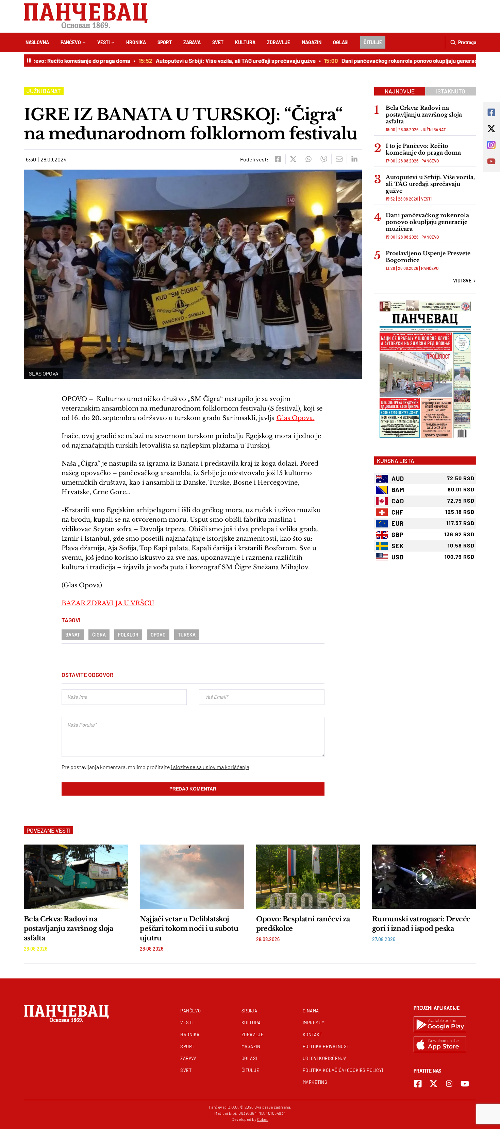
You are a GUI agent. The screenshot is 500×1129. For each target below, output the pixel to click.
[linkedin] (354, 159)
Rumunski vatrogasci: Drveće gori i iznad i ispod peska (421, 924)
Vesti (103, 42)
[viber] (323, 159)
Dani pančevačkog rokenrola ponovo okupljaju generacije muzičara (411, 60)
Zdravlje (278, 42)
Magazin (311, 42)
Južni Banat (44, 90)
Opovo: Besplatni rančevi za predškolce (303, 924)
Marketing (315, 1082)
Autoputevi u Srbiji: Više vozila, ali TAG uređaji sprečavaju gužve (222, 60)
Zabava (192, 42)
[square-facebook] (418, 1083)
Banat (72, 635)
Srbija (249, 1010)
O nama (311, 1010)
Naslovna (37, 42)
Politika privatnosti (327, 1046)
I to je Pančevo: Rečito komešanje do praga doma (423, 149)
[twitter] (293, 159)
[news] (76, 877)
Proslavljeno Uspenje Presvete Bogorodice (428, 256)
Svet (217, 42)
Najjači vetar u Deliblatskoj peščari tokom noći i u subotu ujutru (189, 928)
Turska (187, 635)
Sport (164, 42)
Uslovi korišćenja (325, 1058)
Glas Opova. (296, 418)
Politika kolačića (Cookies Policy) (343, 1070)
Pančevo (71, 42)
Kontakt (312, 1034)
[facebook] (277, 159)
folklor (128, 635)
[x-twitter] (433, 1083)
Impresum (314, 1022)
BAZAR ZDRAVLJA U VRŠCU (108, 603)
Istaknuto (450, 91)
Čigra (99, 635)
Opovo (158, 635)
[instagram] (449, 1083)
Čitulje (373, 42)
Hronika (136, 42)
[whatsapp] (308, 159)
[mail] (339, 159)
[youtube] (465, 1083)
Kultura (245, 42)
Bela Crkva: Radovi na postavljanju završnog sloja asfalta (424, 114)
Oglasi (341, 42)
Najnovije (400, 91)
